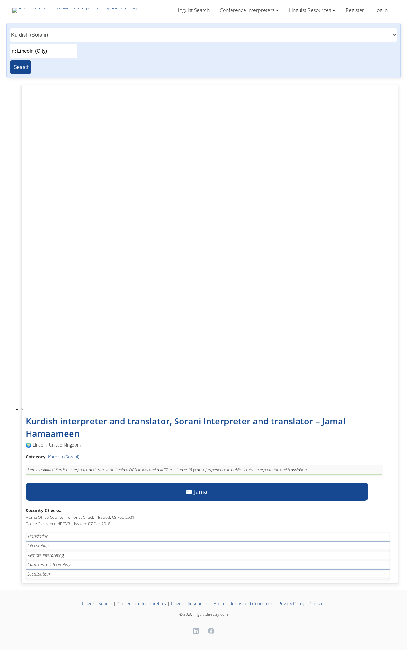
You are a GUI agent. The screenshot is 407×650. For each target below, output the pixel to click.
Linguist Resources (190, 603)
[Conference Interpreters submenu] (277, 10)
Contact (317, 603)
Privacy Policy (292, 603)
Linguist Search (97, 603)
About (219, 603)
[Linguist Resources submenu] (333, 10)
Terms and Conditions (252, 603)
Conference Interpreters (141, 603)
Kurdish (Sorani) (63, 457)
